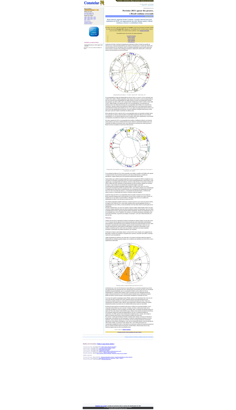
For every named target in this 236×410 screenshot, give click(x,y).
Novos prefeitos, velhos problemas (104, 353)
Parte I (117, 358)
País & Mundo (87, 21)
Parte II (121, 358)
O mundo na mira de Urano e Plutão (107, 347)
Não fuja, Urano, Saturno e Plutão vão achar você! (110, 351)
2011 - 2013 (87, 20)
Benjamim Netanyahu (106, 359)
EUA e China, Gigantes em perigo (108, 346)
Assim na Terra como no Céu (109, 352)
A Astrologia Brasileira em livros (107, 357)
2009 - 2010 (93, 19)
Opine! (90, 22)
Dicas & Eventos (87, 23)
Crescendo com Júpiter (104, 350)
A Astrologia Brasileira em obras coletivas (123, 357)
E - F (92, 13)
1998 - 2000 (87, 17)
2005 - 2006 (93, 18)
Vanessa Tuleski (131, 39)
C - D (89, 13)
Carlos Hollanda (131, 40)
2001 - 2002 (93, 17)
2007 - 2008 (87, 19)
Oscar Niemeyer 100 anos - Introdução (107, 358)
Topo (126, 337)
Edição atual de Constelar (146, 337)
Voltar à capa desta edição (105, 344)
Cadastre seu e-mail (100, 406)
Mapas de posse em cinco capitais (119, 353)
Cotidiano (86, 22)
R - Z (92, 14)
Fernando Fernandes (131, 36)
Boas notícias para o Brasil (104, 348)
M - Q (89, 14)
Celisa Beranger (131, 41)
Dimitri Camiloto (131, 37)
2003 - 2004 (87, 18)
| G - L (85, 14)
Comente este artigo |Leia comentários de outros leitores (129, 332)
